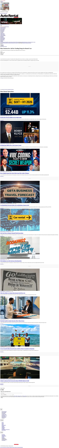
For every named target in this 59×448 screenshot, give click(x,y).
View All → (1, 384)
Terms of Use (5, 447)
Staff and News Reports (9, 203)
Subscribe (1, 13)
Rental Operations (2, 37)
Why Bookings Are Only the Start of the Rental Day (11, 260)
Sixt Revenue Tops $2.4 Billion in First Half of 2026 (10, 117)
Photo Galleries (4, 425)
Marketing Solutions (4, 439)
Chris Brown (7, 143)
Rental (6, 0)
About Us (3, 437)
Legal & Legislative (2, 35)
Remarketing (8, 0)
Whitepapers (3, 427)
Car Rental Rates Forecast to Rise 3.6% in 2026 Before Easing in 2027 (14, 205)
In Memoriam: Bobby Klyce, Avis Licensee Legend (10, 145)
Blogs (2, 423)
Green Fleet (1, 32)
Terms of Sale (9, 447)
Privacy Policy (2, 447)
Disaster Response (2, 27)
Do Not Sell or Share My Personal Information (17, 447)
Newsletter (3, 434)
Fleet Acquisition (4, 412)
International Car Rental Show (6, 429)
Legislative (3, 428)
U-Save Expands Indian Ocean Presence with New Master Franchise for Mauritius (17, 348)
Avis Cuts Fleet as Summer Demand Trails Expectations (11, 233)
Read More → (2, 120)
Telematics (1, 40)
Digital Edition (5, 13)
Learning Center (2, 33)
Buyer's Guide (4, 430)
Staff (6, 115)
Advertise (3, 436)
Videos (3, 424)
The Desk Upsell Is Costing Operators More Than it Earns (12, 320)
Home (1, 46)
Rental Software (2, 39)
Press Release (3, 440)
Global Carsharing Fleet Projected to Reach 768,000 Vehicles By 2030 (14, 380)
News (2, 422)
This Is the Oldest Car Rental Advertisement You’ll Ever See (12, 293)
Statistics (3, 426)
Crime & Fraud (7, 89)
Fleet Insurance (2, 30)
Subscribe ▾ (2, 2)
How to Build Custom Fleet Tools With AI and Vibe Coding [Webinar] (14, 173)
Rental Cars (3, 89)
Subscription (3, 435)
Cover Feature (3, 0)
